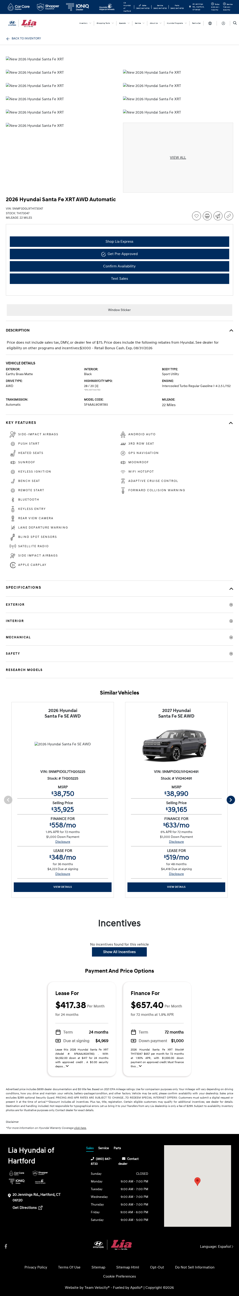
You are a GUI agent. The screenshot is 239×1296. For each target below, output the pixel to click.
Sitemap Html (127, 1267)
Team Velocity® (97, 1287)
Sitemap (98, 1267)
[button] (197, 1181)
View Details (62, 887)
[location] (190, 7)
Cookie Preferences (119, 1276)
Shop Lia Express (119, 241)
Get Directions (25, 1207)
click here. (80, 1128)
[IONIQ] (16, 1181)
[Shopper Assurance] (40, 1173)
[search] (235, 23)
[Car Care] (16, 1173)
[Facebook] (5, 1246)
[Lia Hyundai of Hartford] (27, 23)
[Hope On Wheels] (40, 1181)
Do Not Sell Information (194, 1267)
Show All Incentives (119, 952)
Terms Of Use (69, 1267)
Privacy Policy (36, 1267)
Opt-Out (157, 1267)
